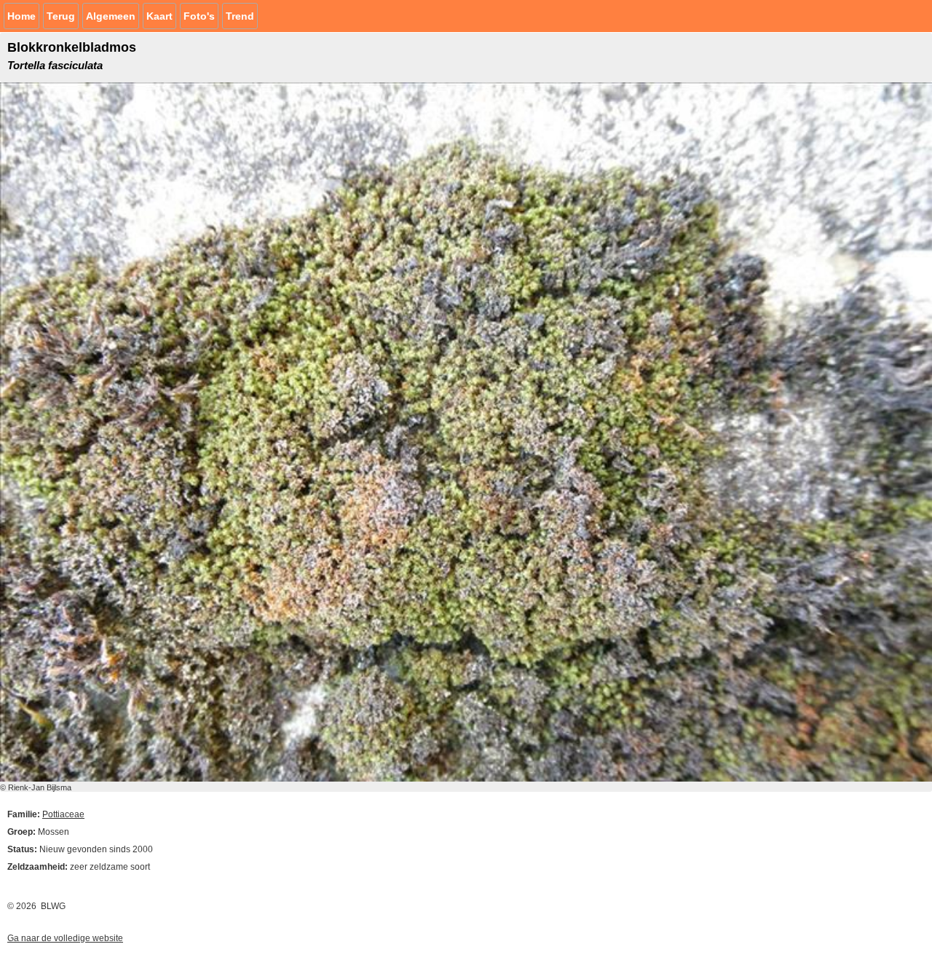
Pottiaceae (63, 814)
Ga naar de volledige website (65, 938)
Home (21, 16)
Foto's (199, 16)
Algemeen (110, 16)
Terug (61, 16)
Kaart (159, 16)
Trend (240, 16)
